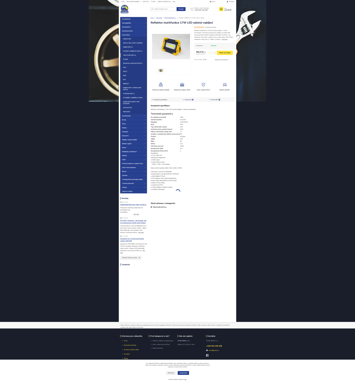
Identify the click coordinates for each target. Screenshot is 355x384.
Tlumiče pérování (128, 183)
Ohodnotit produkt (210, 27)
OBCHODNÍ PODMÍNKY (132, 1)
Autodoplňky (126, 23)
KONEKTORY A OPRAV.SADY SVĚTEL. (132, 88)
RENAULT (126, 84)
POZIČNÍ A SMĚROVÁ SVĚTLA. (132, 51)
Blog (174, 1)
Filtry (124, 124)
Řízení (124, 171)
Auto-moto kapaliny (129, 167)
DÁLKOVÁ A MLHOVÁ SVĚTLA (132, 63)
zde (185, 379)
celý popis (225, 39)
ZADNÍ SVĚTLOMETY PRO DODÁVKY (131, 103)
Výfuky (124, 187)
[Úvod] (134, 9)
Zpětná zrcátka (127, 191)
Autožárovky (126, 116)
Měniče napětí (126, 144)
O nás (125, 341)
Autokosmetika (127, 31)
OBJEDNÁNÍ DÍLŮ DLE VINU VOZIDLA (133, 205)
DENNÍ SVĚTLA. (128, 47)
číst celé (136, 214)
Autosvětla (126, 35)
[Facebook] (208, 356)
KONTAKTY (146, 1)
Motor (124, 148)
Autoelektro (126, 27)
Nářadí (124, 156)
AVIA (124, 67)
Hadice (124, 128)
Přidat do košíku (225, 53)
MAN (124, 75)
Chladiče (125, 132)
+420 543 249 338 (201, 10)
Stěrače (124, 175)
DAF (124, 79)
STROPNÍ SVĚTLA (129, 94)
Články (126, 358)
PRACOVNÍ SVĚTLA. (129, 55)
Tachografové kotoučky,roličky (132, 179)
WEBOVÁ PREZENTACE (164, 1)
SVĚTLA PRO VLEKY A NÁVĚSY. (133, 43)
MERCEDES (126, 112)
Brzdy (124, 120)
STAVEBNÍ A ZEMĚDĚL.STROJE (132, 98)
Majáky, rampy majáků (129, 140)
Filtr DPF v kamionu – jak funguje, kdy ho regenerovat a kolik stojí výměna (133, 222)
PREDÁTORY (127, 39)
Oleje (124, 159)
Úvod (152, 18)
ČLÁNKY (153, 1)
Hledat (181, 9)
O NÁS (123, 1)
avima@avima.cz (214, 350)
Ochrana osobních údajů (131, 350)
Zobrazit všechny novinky (129, 258)
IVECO (125, 71)
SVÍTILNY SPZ (127, 108)
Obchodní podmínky (130, 345)
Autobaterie (126, 19)
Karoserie (125, 136)
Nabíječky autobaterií (129, 152)
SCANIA (125, 59)
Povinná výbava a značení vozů (132, 163)
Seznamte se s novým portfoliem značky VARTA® (132, 240)
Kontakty (127, 354)
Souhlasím (183, 373)
